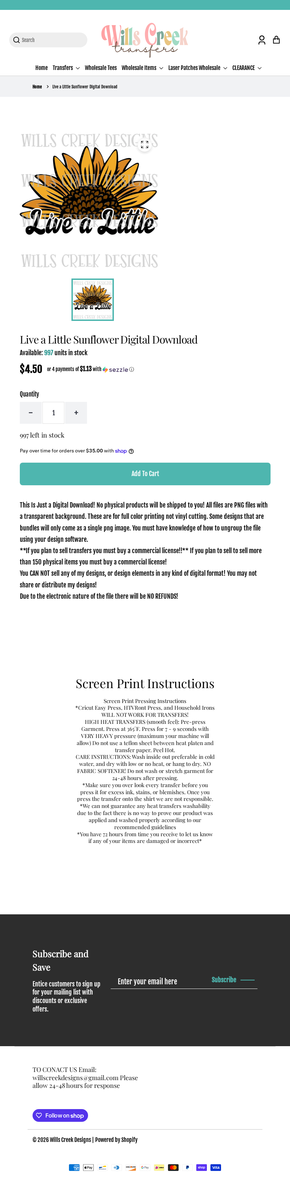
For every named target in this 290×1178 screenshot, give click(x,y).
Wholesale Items (139, 67)
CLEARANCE (244, 67)
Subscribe (224, 979)
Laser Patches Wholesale (194, 67)
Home (41, 67)
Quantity (29, 394)
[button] (90, 369)
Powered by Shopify (116, 1139)
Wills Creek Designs (70, 1139)
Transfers (63, 67)
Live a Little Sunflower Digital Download (84, 86)
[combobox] (52, 40)
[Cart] (276, 39)
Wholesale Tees (101, 67)
